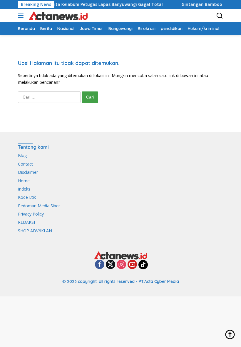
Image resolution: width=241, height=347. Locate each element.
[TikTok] (143, 264)
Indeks (24, 189)
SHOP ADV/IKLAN (35, 230)
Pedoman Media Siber (39, 205)
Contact (25, 164)
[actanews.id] (57, 16)
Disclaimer (28, 172)
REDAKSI (26, 222)
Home (24, 180)
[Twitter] (110, 265)
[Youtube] (132, 265)
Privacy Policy (31, 214)
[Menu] (22, 16)
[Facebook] (99, 265)
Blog (22, 155)
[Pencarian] (219, 16)
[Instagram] (121, 265)
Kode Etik (27, 197)
